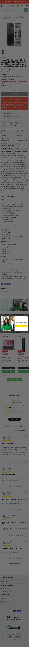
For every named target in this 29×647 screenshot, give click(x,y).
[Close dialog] (27, 316)
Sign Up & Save (21, 325)
